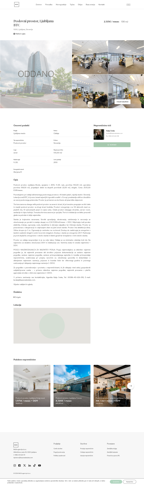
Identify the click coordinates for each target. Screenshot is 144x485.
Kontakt (102, 4)
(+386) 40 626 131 (19, 455)
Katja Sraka (110, 130)
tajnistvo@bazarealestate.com (23, 458)
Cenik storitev (58, 449)
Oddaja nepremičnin (86, 452)
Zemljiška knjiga (112, 449)
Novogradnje (61, 4)
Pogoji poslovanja (59, 452)
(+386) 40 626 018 (113, 136)
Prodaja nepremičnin (86, 449)
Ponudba (48, 4)
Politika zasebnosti (59, 456)
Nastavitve (129, 482)
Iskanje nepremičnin (86, 456)
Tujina (72, 4)
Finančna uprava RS (113, 456)
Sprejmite (116, 482)
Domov (39, 4)
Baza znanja (90, 4)
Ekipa (80, 4)
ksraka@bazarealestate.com (114, 133)
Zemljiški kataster (112, 452)
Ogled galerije (122, 102)
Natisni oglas (20, 33)
